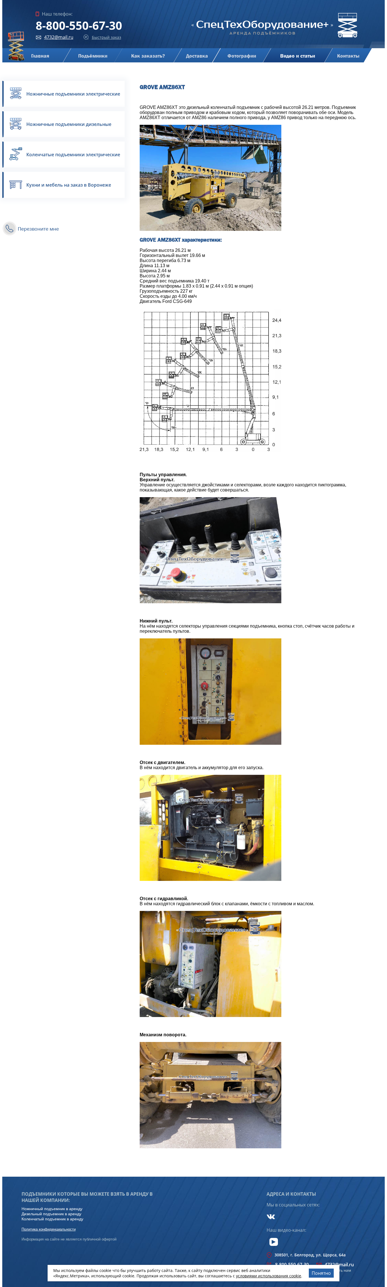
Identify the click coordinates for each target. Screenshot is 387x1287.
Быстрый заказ (106, 37)
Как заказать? (148, 56)
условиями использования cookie (268, 1275)
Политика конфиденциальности (49, 1229)
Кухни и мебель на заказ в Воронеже (68, 185)
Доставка (197, 56)
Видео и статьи (297, 56)
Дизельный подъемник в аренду (51, 1214)
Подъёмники (92, 56)
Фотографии (241, 56)
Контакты (348, 56)
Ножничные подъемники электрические (73, 94)
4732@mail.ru (58, 37)
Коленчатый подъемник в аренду (52, 1219)
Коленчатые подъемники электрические (73, 154)
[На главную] (275, 38)
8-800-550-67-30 (79, 25)
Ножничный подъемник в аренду (52, 1208)
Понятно (321, 1273)
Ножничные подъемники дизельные (68, 124)
